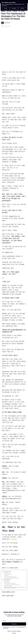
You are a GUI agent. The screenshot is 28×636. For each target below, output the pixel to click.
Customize (14, 8)
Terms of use (17, 4)
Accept (5, 8)
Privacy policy (9, 4)
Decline (22, 8)
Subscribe (14, 624)
